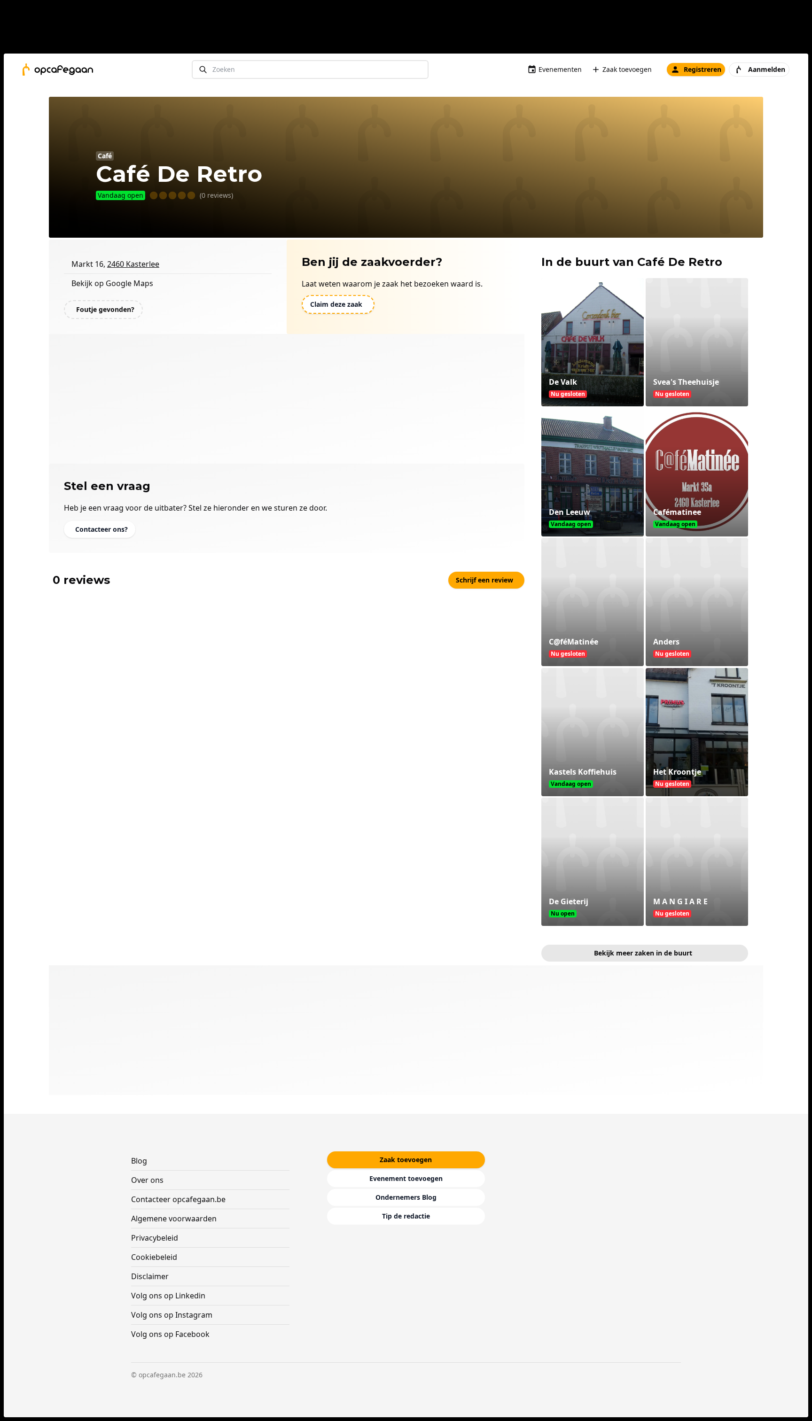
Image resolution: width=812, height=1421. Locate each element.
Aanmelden (766, 69)
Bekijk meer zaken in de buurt (643, 952)
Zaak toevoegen (627, 69)
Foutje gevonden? (105, 309)
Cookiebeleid (154, 1257)
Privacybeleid (154, 1238)
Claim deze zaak (336, 304)
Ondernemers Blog (406, 1197)
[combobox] (310, 70)
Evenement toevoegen (406, 1178)
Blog (139, 1161)
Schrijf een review (484, 579)
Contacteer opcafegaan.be (178, 1199)
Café (105, 155)
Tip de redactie (406, 1215)
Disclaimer (150, 1276)
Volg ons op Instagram (171, 1315)
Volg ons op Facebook (170, 1334)
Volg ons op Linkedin (168, 1295)
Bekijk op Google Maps (112, 283)
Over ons (147, 1180)
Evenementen (560, 69)
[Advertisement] (410, 29)
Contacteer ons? (101, 529)
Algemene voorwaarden (174, 1218)
